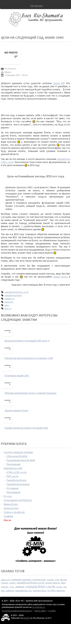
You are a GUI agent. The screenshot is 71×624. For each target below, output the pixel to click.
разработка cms (23, 590)
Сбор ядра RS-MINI (16, 456)
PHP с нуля (12, 476)
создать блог (39, 590)
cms (57, 579)
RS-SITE (26, 618)
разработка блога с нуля (16, 292)
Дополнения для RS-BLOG (18, 500)
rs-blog (50, 579)
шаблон (10, 590)
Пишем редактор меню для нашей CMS (26, 427)
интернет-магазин (21, 579)
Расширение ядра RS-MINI (20, 460)
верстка (61, 590)
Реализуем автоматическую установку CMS (29, 358)
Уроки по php (11, 508)
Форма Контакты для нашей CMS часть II (27, 340)
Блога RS (58, 83)
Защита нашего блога (16, 410)
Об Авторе (36, 5)
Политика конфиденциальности (17, 610)
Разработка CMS (13, 468)
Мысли (8, 72)
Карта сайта (40, 610)
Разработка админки (18, 484)
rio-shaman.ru (38, 607)
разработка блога (13, 295)
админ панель (52, 582)
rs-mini (51, 590)
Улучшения (12, 488)
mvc (12, 586)
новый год (10, 298)
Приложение (13, 464)
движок (19, 586)
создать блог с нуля (40, 586)
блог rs (8, 308)
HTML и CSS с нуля (16, 472)
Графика (8, 516)
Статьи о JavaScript (14, 512)
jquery (12, 582)
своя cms (9, 302)
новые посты (60, 276)
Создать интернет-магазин (18, 452)
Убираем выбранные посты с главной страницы (30, 393)
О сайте (52, 610)
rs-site (59, 586)
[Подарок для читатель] (35, 546)
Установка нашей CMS (17, 375)
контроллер (39, 579)
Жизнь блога (11, 504)
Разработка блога (16, 480)
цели (7, 305)
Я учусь (8, 496)
